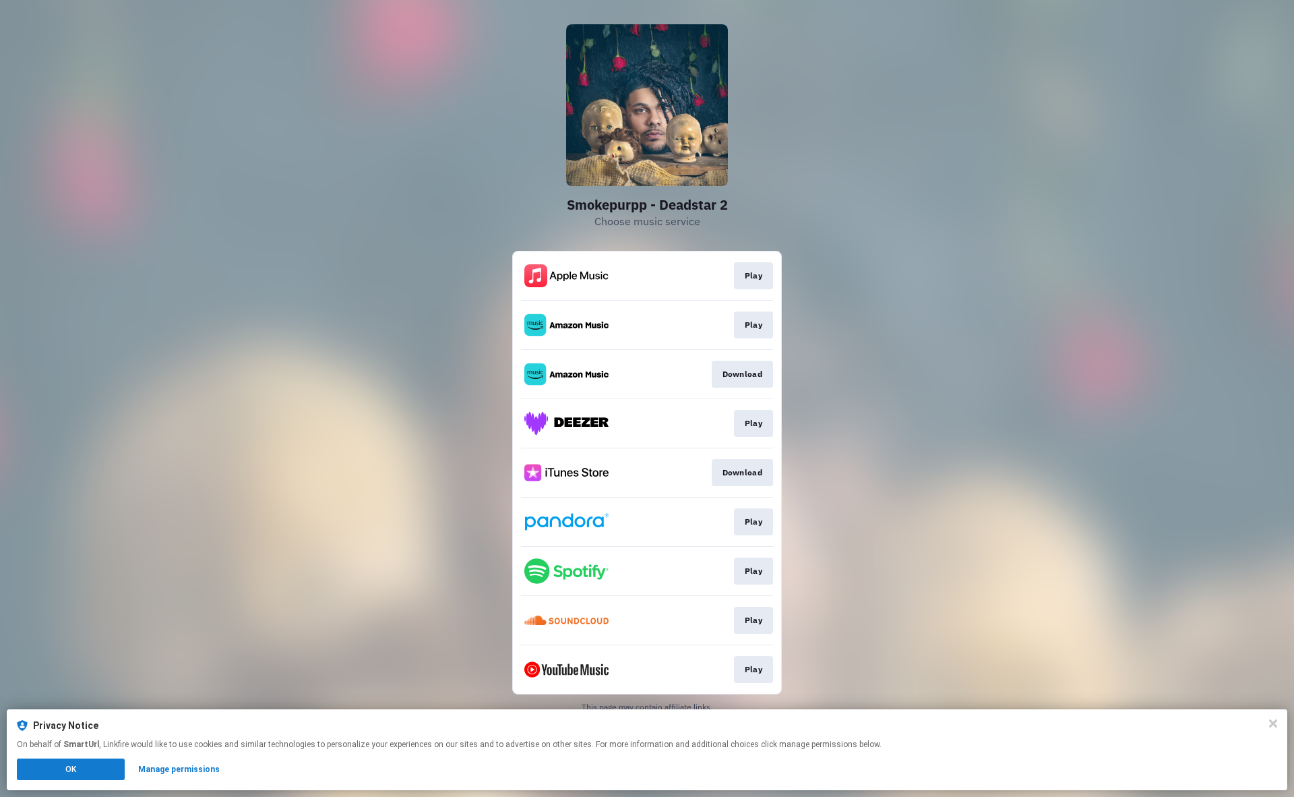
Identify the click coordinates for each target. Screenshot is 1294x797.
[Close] (1273, 723)
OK (70, 769)
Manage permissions (179, 769)
